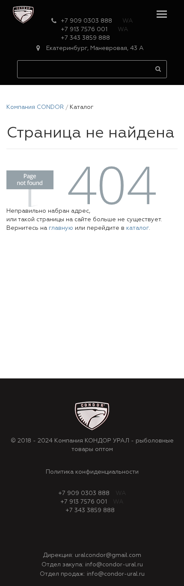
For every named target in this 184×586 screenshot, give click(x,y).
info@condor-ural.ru (114, 565)
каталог (137, 228)
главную (61, 228)
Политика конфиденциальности (92, 472)
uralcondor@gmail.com (108, 555)
